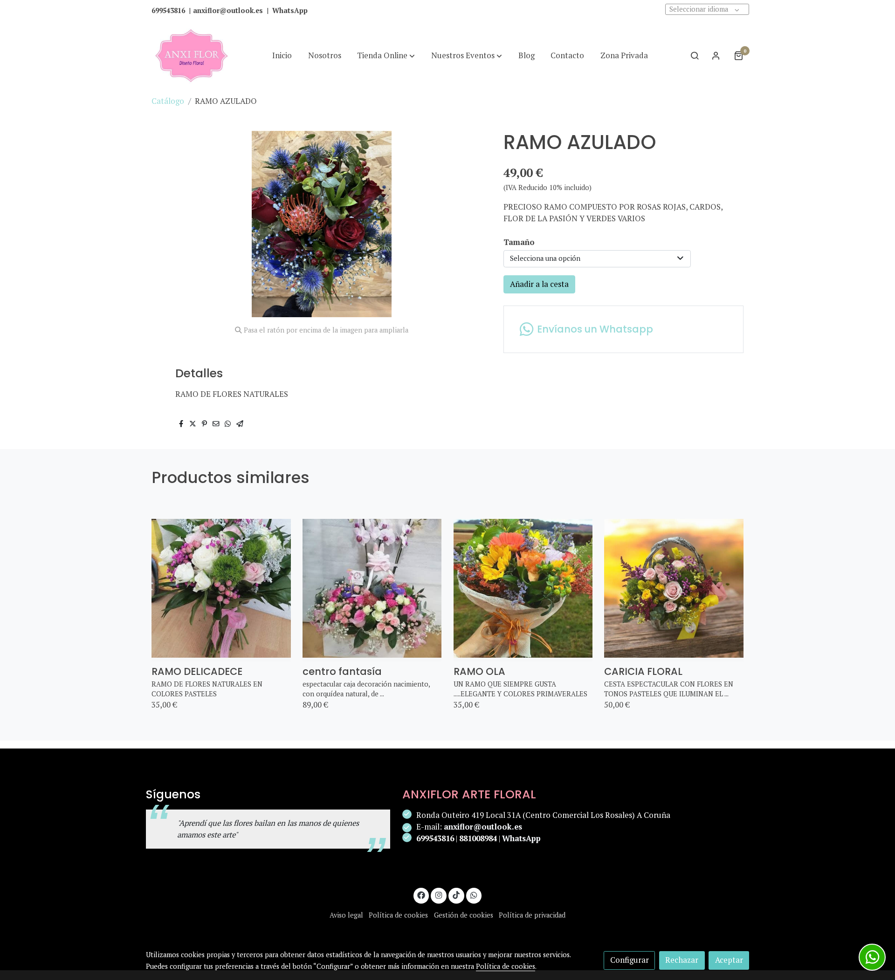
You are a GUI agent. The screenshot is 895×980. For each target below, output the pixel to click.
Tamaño (519, 242)
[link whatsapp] (474, 894)
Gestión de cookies (463, 915)
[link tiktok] (456, 894)
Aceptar (729, 960)
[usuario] (716, 55)
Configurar (629, 960)
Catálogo (167, 101)
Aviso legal (346, 915)
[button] (386, 55)
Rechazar (681, 960)
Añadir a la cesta (539, 284)
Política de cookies (398, 915)
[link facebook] (421, 894)
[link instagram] (438, 894)
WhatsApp (521, 838)
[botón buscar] (694, 55)
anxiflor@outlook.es (483, 827)
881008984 (478, 838)
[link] (192, 55)
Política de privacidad (532, 915)
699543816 (435, 838)
